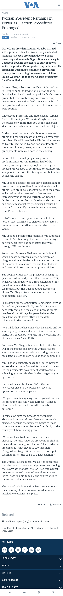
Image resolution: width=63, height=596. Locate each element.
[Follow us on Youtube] (18, 550)
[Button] (57, 43)
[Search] (53, 592)
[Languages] (38, 592)
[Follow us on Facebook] (4, 550)
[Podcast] (38, 550)
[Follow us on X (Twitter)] (11, 550)
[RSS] (31, 550)
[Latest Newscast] (10, 592)
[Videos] (24, 592)
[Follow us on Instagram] (25, 550)
